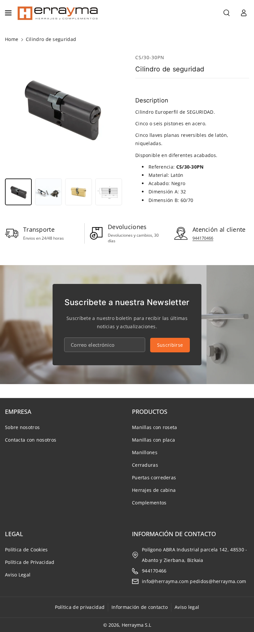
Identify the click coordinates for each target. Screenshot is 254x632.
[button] (9, 13)
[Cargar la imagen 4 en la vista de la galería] (108, 191)
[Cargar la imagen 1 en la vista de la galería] (18, 191)
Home (11, 39)
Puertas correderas (154, 477)
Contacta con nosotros (30, 440)
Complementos (149, 502)
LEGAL (14, 534)
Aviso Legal (17, 575)
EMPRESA (18, 411)
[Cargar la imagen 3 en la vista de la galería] (78, 191)
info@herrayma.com (165, 581)
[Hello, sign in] (243, 13)
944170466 (202, 238)
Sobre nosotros (22, 427)
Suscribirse (170, 345)
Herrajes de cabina (154, 490)
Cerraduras (145, 465)
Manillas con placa (153, 440)
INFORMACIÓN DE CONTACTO (174, 534)
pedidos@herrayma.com (218, 581)
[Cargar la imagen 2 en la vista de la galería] (48, 191)
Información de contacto (139, 607)
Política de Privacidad (30, 562)
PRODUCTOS (149, 411)
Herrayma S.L (136, 625)
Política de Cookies (26, 549)
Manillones (144, 452)
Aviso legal (187, 607)
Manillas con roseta (154, 427)
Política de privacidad (80, 607)
